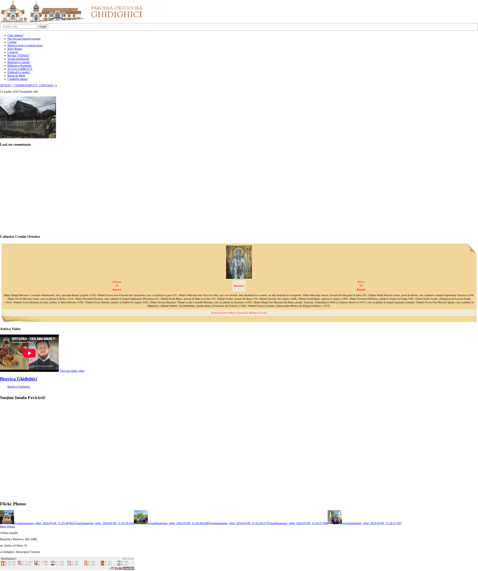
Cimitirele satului (17, 79)
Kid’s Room (14, 48)
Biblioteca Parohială (19, 65)
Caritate (12, 42)
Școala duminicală (18, 58)
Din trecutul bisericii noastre (24, 38)
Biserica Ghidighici (18, 378)
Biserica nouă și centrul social (24, 45)
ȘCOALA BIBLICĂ (19, 68)
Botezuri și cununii (18, 62)
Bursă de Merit (16, 75)
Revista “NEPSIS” (18, 55)
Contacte (12, 52)
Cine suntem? (15, 35)
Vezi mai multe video (72, 370)
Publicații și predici (18, 72)
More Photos (7, 526)
